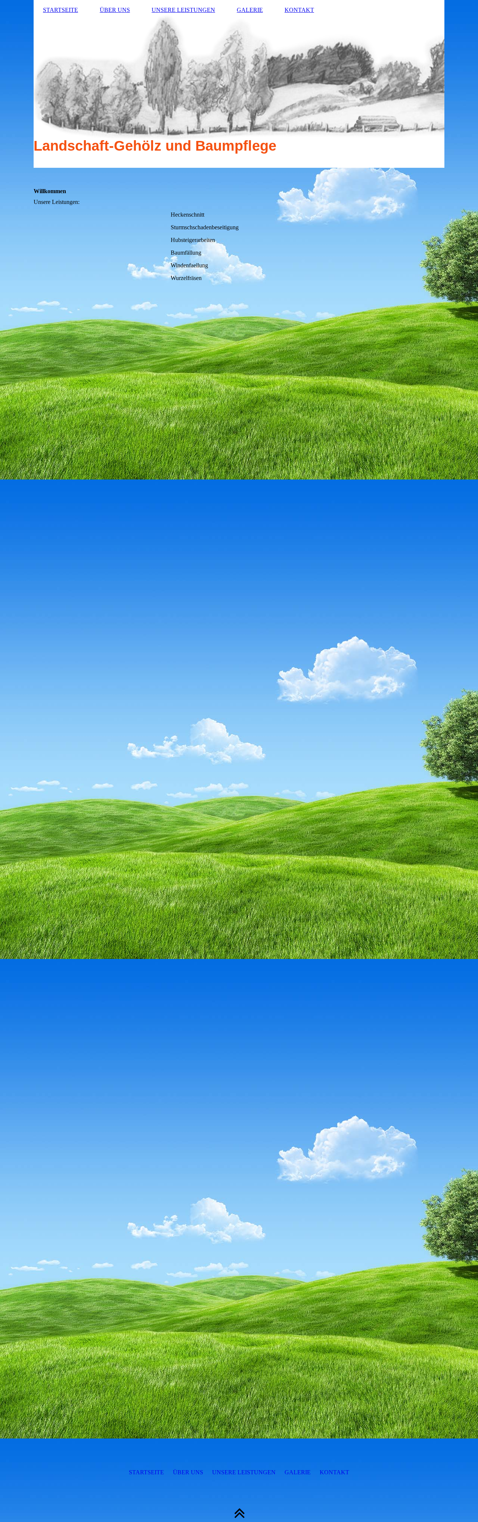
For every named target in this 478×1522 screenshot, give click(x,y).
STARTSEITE (60, 10)
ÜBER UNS (115, 10)
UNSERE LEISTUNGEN (183, 10)
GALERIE (250, 10)
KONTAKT (299, 10)
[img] (239, 84)
